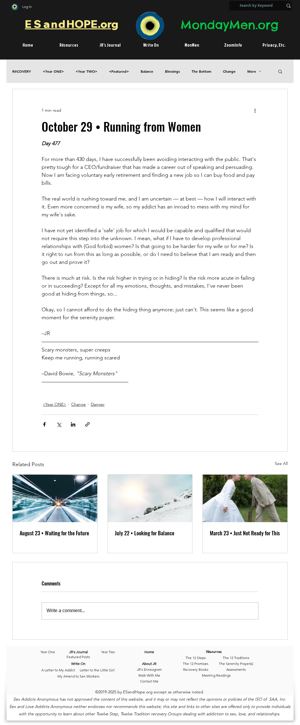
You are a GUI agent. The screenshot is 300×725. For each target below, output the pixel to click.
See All (281, 463)
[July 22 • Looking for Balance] (150, 498)
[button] (280, 71)
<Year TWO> (86, 71)
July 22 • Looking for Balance (144, 533)
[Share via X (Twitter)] (59, 424)
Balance (147, 71)
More (251, 71)
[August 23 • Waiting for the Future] (55, 498)
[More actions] (254, 110)
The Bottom (201, 71)
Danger (98, 404)
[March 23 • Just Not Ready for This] (245, 498)
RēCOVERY (21, 71)
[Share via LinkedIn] (73, 424)
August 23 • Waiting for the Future (54, 533)
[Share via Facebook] (44, 424)
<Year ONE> (53, 71)
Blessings (172, 71)
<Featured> (119, 71)
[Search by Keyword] (289, 6)
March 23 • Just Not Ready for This (245, 533)
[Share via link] (87, 424)
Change (229, 71)
